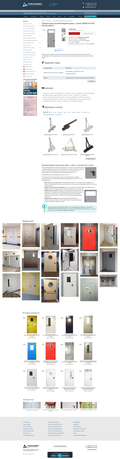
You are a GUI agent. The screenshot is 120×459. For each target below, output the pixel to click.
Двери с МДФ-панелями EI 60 (29, 38)
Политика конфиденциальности (80, 435)
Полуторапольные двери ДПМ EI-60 (56, 433)
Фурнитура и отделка (29, 73)
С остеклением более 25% (29, 28)
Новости (60, 16)
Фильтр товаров (28, 76)
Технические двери (27, 35)
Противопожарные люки (28, 42)
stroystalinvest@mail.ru (91, 7)
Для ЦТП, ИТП (76, 95)
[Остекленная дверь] (70, 260)
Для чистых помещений (72, 99)
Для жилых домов (62, 99)
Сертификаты (72, 16)
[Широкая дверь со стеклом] (109, 235)
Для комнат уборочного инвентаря (50, 99)
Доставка (42, 16)
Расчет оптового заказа (30, 71)
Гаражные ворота (27, 59)
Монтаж (48, 16)
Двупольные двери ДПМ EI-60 (54, 435)
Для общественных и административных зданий (53, 97)
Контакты (80, 16)
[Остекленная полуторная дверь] (70, 285)
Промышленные (66, 100)
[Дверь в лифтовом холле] (31, 235)
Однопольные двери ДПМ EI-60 (55, 430)
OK (53, 455)
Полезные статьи (28, 69)
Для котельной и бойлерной (77, 100)
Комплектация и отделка (78, 430)
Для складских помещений (70, 97)
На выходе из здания (69, 93)
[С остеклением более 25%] (89, 265)
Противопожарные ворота (28, 47)
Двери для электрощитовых (29, 54)
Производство (34, 16)
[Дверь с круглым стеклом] (89, 237)
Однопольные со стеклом (48, 93)
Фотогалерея (76, 424)
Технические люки (27, 64)
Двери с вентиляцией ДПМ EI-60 (55, 428)
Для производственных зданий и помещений (52, 95)
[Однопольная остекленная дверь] (31, 286)
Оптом (53, 16)
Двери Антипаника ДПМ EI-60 (54, 426)
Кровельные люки (27, 45)
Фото (65, 16)
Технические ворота (27, 50)
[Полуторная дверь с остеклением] (109, 260)
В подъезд (70, 95)
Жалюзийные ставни (27, 61)
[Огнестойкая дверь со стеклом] (50, 236)
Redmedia (31, 453)
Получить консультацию (88, 33)
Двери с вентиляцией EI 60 (29, 33)
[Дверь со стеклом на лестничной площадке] (11, 286)
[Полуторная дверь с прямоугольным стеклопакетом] (70, 235)
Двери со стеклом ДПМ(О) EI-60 (55, 424)
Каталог (25, 16)
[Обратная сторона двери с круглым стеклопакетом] (50, 290)
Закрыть (94, 13)
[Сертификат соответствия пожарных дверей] (30, 115)
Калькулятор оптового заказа (79, 428)
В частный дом (84, 95)
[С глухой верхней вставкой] (89, 289)
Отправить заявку (74, 33)
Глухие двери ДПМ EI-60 (53, 422)
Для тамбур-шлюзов (59, 93)
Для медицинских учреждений (49, 100)
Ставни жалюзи (26, 422)
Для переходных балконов (88, 93)
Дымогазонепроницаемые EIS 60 (30, 40)
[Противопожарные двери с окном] (11, 261)
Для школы (59, 100)
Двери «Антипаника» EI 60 (29, 30)
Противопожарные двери (63, 170)
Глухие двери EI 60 (27, 23)
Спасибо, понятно (88, 13)
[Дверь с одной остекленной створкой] (11, 236)
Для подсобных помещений (83, 97)
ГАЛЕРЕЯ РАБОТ (29, 66)
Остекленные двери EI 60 (28, 26)
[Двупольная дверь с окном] (31, 260)
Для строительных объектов (85, 99)
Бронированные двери (28, 57)
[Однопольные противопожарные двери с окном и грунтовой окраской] (51, 39)
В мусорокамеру (78, 93)
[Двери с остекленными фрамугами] (109, 280)
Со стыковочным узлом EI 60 (29, 52)
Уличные (65, 95)
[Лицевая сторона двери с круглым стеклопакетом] (50, 264)
